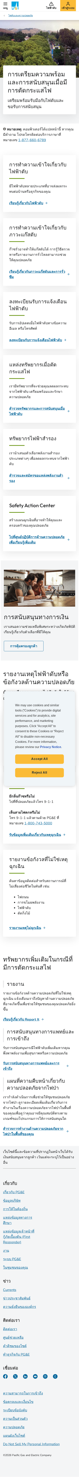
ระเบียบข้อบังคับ (15, 1410)
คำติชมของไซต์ (15, 1346)
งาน (6, 1250)
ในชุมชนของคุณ (15, 1267)
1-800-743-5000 (38, 823)
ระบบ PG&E (12, 1259)
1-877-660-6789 (32, 140)
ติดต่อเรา (10, 1329)
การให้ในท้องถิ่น (15, 1209)
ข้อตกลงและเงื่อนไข (18, 1401)
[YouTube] (35, 1376)
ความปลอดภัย (14, 1427)
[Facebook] (5, 1376)
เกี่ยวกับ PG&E (14, 1192)
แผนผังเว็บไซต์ (14, 1435)
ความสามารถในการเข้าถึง (23, 1393)
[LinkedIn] (25, 1376)
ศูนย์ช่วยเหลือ (13, 1337)
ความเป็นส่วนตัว (15, 1418)
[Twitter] (15, 1376)
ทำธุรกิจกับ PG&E (16, 1354)
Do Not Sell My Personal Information (31, 1444)
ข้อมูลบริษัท (12, 1200)
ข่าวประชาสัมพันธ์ (16, 1298)
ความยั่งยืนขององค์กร (19, 1306)
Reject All (39, 772)
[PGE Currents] (55, 1376)
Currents (9, 1290)
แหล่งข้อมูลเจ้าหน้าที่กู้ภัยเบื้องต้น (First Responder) (18, 1236)
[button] (5, 5)
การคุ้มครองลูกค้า (23, 646)
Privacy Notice (50, 747)
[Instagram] (45, 1376)
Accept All (39, 759)
